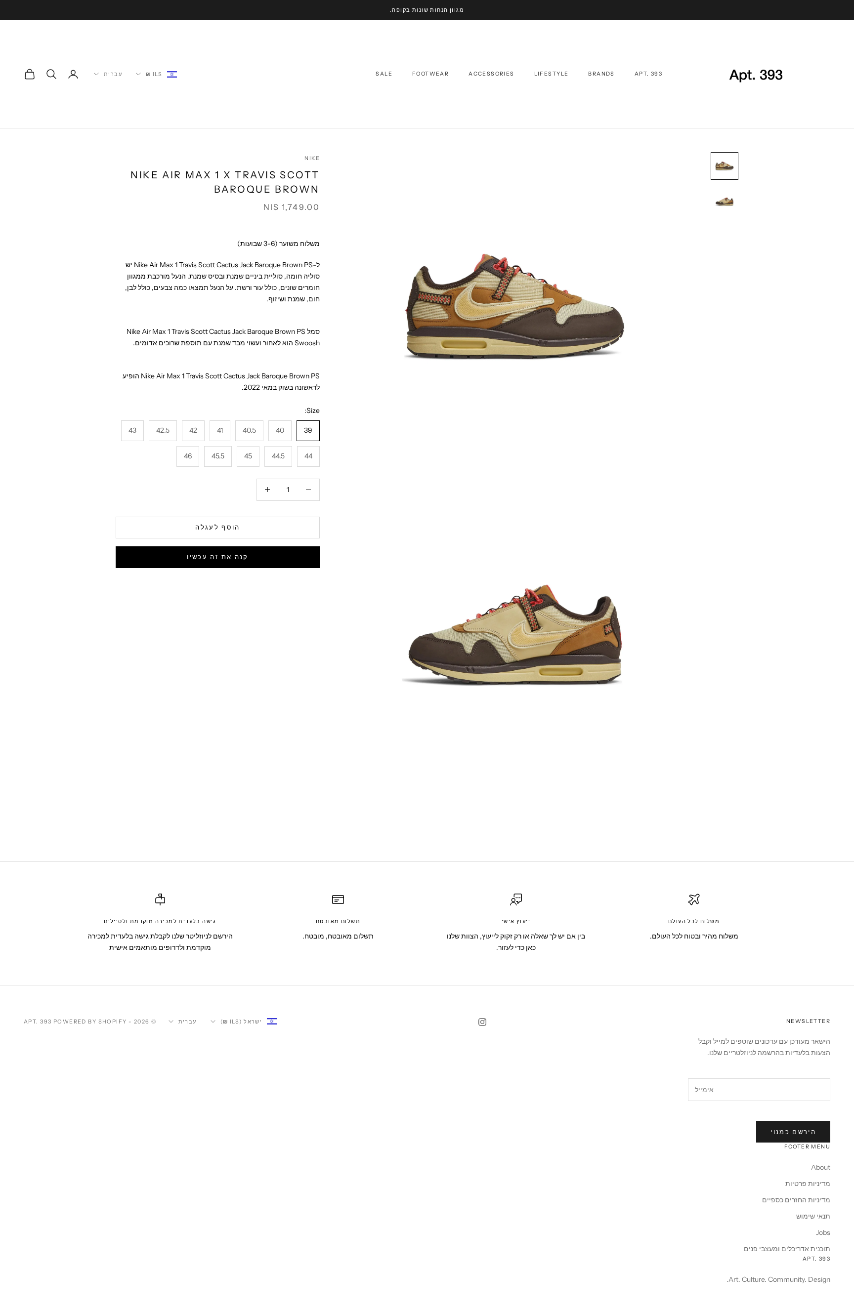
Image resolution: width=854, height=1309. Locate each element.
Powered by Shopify (90, 1021)
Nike (312, 158)
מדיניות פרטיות (807, 1183)
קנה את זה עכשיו (217, 557)
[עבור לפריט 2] (724, 201)
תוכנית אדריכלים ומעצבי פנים (787, 1248)
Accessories (491, 74)
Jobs (823, 1232)
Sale (384, 74)
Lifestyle (551, 74)
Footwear (430, 74)
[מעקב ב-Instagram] (482, 1022)
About (820, 1167)
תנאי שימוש (813, 1216)
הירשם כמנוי (793, 1132)
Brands (601, 74)
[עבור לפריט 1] (724, 166)
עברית (113, 74)
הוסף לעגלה (217, 527)
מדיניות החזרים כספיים (796, 1199)
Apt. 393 (648, 74)
